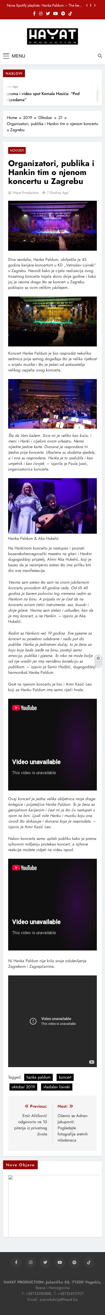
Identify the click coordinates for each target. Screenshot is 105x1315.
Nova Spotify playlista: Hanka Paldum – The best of (44, 5)
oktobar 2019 (23, 1087)
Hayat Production (26, 192)
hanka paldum (38, 1077)
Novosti (17, 150)
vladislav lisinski (56, 1087)
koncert (65, 1077)
